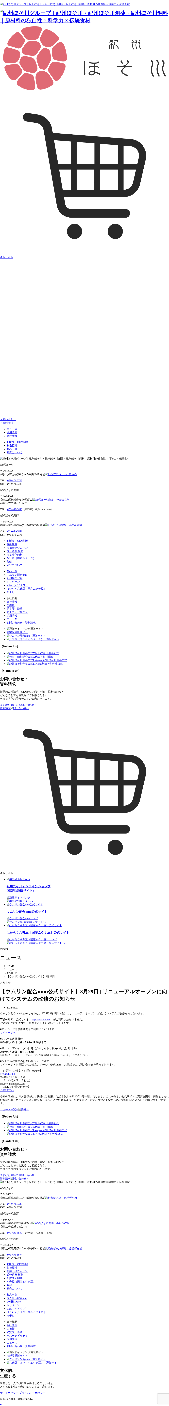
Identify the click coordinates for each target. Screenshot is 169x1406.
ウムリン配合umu (17, 574)
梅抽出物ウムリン (17, 547)
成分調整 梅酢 (15, 551)
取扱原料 (12, 445)
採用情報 (12, 432)
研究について (14, 452)
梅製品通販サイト (17, 632)
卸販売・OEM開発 (17, 442)
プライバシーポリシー (32, 1392)
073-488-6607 (14, 531)
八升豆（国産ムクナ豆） (21, 558)
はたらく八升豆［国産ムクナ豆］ (26, 588)
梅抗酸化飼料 (14, 554)
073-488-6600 (14, 509)
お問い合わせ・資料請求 (21, 622)
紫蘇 (9, 561)
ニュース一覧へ (9, 1109)
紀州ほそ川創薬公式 (47, 653)
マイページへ (8, 1032)
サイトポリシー (9, 1392)
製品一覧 (12, 449)
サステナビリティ (17, 612)
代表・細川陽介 (44, 656)
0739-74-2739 (14, 480)
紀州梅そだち (14, 578)
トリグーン (13, 581)
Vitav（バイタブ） (17, 585)
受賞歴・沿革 (14, 608)
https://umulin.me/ (41, 1019)
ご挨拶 (11, 605)
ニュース (12, 429)
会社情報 (12, 435)
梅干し (11, 592)
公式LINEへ (7, 1090)
